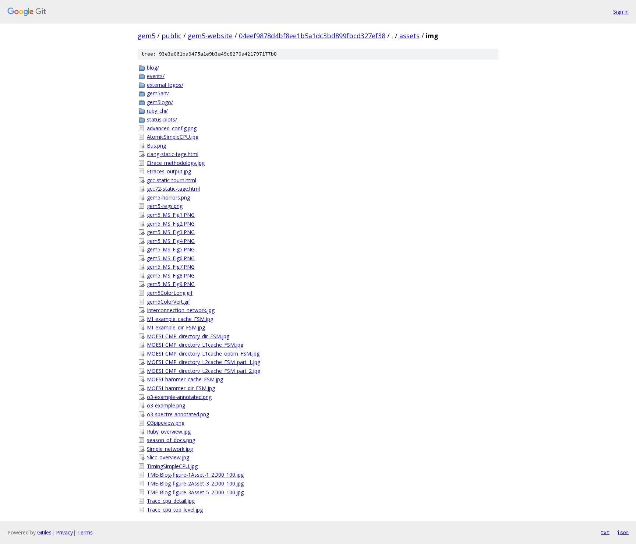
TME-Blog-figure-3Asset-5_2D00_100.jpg (195, 492)
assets (409, 35)
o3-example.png (166, 405)
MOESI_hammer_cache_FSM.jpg (185, 379)
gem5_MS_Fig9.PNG (171, 283)
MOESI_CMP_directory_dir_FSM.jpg (188, 336)
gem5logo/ (160, 102)
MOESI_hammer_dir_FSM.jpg (181, 388)
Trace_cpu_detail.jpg (171, 500)
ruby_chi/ (157, 110)
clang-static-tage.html (172, 154)
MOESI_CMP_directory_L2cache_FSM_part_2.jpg (203, 370)
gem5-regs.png (165, 205)
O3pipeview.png (165, 422)
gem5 (146, 35)
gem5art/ (158, 93)
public (171, 35)
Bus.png (156, 145)
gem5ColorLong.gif (169, 292)
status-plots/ (162, 119)
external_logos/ (165, 84)
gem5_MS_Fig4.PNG (171, 240)
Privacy (64, 532)
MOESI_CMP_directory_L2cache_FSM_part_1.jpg (203, 361)
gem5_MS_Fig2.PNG (171, 223)
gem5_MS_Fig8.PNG (171, 275)
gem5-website (210, 35)
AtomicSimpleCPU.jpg (172, 136)
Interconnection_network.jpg (181, 310)
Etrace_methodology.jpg (176, 162)
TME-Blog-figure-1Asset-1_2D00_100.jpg (195, 474)
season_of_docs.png (171, 440)
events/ (156, 76)
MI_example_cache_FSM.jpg (180, 318)
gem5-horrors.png (168, 197)
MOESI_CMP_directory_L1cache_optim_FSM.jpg (203, 353)
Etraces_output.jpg (169, 171)
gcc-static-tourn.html (171, 180)
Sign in (621, 11)
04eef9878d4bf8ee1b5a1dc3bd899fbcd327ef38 (312, 35)
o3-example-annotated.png (179, 396)
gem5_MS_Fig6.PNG (171, 258)
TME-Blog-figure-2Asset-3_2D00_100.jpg (195, 483)
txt (605, 532)
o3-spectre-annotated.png (178, 414)
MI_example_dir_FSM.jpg (176, 327)
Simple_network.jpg (170, 448)
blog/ (153, 67)
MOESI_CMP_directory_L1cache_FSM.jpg (195, 344)
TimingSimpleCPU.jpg (172, 466)
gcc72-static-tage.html (173, 188)
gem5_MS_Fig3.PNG (171, 232)
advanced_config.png (172, 128)
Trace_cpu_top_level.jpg (175, 509)
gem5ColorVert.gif (168, 301)
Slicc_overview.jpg (168, 457)
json (623, 532)
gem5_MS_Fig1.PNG (171, 214)
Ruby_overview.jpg (169, 431)
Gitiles (44, 532)
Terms (85, 532)
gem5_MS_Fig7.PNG (171, 266)
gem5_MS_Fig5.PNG (171, 249)
